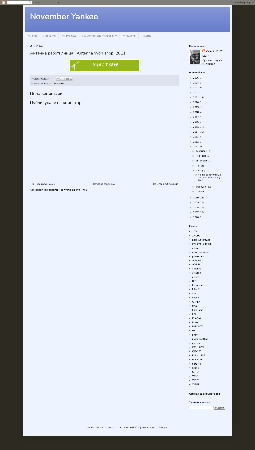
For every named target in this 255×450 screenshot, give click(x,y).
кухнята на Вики (201, 243)
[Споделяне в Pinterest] (71, 79)
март (199, 170)
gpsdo (195, 297)
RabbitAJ (197, 359)
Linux (195, 322)
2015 (196, 127)
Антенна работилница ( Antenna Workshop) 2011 (208, 177)
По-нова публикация (43, 184)
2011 (196, 146)
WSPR (195, 384)
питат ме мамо (200, 252)
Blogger (163, 427)
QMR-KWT (198, 347)
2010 (196, 197)
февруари (202, 186)
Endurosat (197, 285)
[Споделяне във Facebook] (67, 79)
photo (195, 334)
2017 (196, 117)
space (195, 367)
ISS (194, 314)
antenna (44, 83)
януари (200, 191)
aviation (196, 272)
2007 (196, 212)
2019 (196, 107)
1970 (196, 217)
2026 (196, 78)
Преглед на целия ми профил (212, 62)
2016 (196, 122)
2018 (196, 112)
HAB (194, 305)
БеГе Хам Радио (201, 239)
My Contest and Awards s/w (99, 36)
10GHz (195, 231)
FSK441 (196, 289)
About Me (49, 36)
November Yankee (64, 16)
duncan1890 (130, 427)
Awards (146, 36)
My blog (32, 36)
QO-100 (196, 351)
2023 (196, 87)
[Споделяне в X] (64, 79)
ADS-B (196, 264)
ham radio (59, 83)
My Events (129, 36)
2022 (196, 92)
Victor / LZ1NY (214, 51)
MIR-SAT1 (197, 326)
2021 (196, 97)
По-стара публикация (165, 184)
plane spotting (200, 339)
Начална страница (104, 184)
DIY (51, 83)
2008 (196, 207)
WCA (195, 376)
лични (195, 248)
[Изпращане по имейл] (58, 79)
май (198, 165)
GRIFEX (196, 301)
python (196, 343)
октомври (201, 160)
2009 (196, 202)
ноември (201, 155)
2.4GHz (196, 235)
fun (194, 293)
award (195, 277)
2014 (196, 132)
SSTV (195, 372)
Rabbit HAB (198, 355)
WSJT (195, 380)
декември (202, 151)
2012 (196, 141)
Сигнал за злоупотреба (204, 394)
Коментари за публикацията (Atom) (67, 189)
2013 (196, 136)
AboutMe (197, 260)
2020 (196, 102)
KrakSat (196, 318)
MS (194, 330)
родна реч (198, 256)
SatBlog (196, 363)
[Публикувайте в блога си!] (61, 79)
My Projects (69, 36)
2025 (196, 82)
